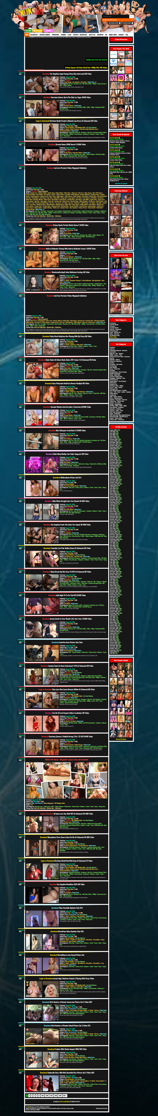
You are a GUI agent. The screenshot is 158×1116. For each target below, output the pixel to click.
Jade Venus (79, 199)
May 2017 (112, 601)
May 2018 (112, 582)
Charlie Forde (44, 196)
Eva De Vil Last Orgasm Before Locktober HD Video (71, 713)
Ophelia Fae (100, 204)
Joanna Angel (29, 201)
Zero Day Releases (92, 127)
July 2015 (112, 635)
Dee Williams (35, 198)
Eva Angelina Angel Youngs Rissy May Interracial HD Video (71, 73)
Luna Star (33, 204)
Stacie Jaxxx (92, 322)
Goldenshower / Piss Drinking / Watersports (118, 382)
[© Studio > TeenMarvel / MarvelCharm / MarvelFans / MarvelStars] (121, 54)
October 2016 (113, 611)
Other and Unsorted (70, 649)
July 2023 (112, 487)
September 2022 (114, 502)
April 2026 (113, 436)
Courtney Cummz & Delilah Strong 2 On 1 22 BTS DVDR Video (71, 736)
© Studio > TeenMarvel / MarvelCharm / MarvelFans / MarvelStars (82, 940)
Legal (34, 1110)
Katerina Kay (55, 322)
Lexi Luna (58, 203)
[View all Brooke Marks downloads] (128, 696)
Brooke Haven (68, 153)
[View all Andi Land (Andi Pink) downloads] (113, 696)
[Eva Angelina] (121, 93)
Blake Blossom (75, 194)
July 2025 (112, 450)
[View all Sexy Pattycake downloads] (121, 696)
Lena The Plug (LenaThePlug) (40, 203)
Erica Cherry (72, 198)
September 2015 (114, 631)
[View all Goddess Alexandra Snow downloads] (113, 673)
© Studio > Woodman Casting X (72, 280)
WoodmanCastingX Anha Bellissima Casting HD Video (71, 272)
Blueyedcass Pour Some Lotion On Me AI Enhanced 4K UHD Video (71, 837)
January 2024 (113, 478)
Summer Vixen (65, 208)
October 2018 (113, 575)
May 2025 (112, 453)
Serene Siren (29, 208)
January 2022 (113, 515)
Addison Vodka (42, 193)
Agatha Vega (51, 193)
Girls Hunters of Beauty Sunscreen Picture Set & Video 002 (71, 1002)
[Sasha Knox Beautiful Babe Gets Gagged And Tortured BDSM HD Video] (115, 285)
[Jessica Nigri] (113, 78)
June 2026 (113, 433)
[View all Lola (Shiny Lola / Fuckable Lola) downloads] (128, 711)
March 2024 (113, 475)
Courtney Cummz (69, 106)
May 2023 (112, 490)
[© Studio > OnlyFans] (113, 54)
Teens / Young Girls (65, 136)
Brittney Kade (95, 194)
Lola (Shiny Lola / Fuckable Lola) (73, 556)
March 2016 (113, 622)
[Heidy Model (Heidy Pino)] (128, 124)
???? (31, 805)
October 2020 (113, 538)
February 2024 (114, 476)
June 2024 (112, 470)
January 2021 (113, 533)
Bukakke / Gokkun (115, 360)
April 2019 (113, 565)
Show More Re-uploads (121, 183)
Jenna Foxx (101, 199)
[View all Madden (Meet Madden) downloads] (128, 666)
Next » (65, 1095)
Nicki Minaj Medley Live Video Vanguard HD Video (71, 454)
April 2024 (113, 473)
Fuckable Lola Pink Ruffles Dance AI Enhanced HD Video (71, 548)
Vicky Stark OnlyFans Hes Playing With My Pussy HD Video (71, 336)
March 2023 (113, 493)
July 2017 (112, 598)
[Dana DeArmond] (128, 78)
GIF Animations (114, 380)
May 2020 (112, 545)
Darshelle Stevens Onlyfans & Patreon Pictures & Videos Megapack (120, 141)
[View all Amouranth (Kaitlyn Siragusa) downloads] (121, 733)
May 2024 (112, 471)
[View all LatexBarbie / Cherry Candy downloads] (113, 711)
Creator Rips (113, 366)
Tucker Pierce (83, 208)
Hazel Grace (47, 199)
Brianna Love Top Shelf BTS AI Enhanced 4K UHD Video (73, 813)
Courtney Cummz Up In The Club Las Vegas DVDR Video (71, 97)
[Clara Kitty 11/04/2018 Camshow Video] (115, 274)
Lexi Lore (51, 203)
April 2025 (113, 455)
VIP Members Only (80, 127)
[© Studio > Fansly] (113, 62)
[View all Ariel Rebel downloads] (113, 688)
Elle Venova (43, 198)
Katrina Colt (58, 201)
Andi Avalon (39, 194)
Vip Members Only (115, 335)
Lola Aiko (99, 203)
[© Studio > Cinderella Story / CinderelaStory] (121, 70)
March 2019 (113, 567)
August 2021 (113, 522)
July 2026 (112, 432)
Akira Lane (49, 321)
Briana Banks (68, 233)
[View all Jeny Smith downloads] (113, 733)
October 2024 (113, 464)
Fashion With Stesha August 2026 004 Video (71, 1049)
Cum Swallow (58, 211)
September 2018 (114, 576)
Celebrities (34, 35)
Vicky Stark (80, 344)
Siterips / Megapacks (80, 35)
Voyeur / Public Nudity (116, 418)
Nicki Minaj (67, 462)
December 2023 (114, 479)
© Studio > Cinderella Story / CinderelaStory (76, 1081)
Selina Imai (100, 206)
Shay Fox (85, 322)
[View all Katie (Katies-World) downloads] (121, 666)
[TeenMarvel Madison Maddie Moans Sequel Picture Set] (115, 297)
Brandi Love (81, 321)
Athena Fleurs (61, 194)
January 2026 (113, 441)
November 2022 (114, 499)
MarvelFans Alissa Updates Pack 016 (71, 931)
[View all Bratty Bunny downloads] (121, 703)
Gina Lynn (67, 698)
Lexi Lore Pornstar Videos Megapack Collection (70, 168)
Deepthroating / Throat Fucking (72, 211)
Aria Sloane (47, 194)
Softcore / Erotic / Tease (97, 134)
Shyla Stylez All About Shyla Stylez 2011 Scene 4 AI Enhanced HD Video (71, 359)
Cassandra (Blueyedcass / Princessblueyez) (76, 845)
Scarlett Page (83, 206)
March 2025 (113, 456)
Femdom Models (69, 508)
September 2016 (114, 613)
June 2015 (112, 636)
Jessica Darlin (68, 627)
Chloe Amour (60, 196)
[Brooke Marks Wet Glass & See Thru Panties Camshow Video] (126, 297)
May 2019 (112, 564)
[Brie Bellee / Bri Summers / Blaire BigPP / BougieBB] (121, 85)
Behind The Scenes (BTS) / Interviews (85, 417)
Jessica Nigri (80, 987)
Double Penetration (87, 211)
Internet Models (45, 35)
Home (26, 35)
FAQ (127, 35)
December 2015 (114, 627)
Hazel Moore (55, 199)
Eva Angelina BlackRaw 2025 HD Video (71, 884)
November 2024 (114, 462)
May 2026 (112, 435)
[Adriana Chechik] (128, 108)
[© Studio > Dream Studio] (128, 62)
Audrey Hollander (69, 257)
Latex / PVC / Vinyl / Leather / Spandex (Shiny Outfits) (120, 392)
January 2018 (113, 588)
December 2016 (114, 608)
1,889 (60, 1095)
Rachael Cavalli (56, 206)
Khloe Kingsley (84, 201)
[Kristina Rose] (121, 116)
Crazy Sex (92, 35)
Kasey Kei (51, 201)
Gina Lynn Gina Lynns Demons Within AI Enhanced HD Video (73, 689)
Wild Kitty (72, 1082)
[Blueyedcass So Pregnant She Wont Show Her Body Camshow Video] (126, 274)
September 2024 (114, 465)
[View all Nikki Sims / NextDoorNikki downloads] (113, 666)
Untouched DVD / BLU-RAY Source (77, 156)
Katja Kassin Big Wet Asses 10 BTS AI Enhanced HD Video (71, 571)
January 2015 (113, 644)
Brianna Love (68, 822)
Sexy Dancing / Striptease (82, 134)
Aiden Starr (67, 193)
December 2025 (114, 442)
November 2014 (114, 647)
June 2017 (112, 599)
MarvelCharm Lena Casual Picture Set (70, 955)
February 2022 (114, 513)
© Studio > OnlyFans (70, 344)
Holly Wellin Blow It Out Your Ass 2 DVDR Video (121, 173)
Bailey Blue (66, 321)
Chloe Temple (77, 196)
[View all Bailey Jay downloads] (121, 718)
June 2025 (112, 451)
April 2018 (112, 584)
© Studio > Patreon (93, 1010)
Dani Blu (28, 198)
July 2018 (112, 579)
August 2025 (113, 448)
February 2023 (114, 495)
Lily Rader (77, 203)
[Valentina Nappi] (128, 116)
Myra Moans (76, 204)
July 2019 (112, 561)
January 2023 (113, 496)
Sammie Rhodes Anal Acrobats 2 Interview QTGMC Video (71, 406)
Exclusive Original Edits (99, 132)
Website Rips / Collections (54, 216)
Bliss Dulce (74, 321)
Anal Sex (37, 211)
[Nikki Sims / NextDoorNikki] (121, 108)
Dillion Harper (30, 322)
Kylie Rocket (99, 201)
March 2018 (113, 585)
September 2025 (114, 447)
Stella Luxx (56, 208)
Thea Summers (74, 208)
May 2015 (112, 638)
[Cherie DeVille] (113, 124)
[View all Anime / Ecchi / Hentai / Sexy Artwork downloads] (113, 703)
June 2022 (112, 507)
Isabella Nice (71, 199)
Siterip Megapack (43, 191)
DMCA (38, 1110)
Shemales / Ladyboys (115, 409)
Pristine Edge (47, 206)
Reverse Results (127, 23)
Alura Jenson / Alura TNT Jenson (93, 193)
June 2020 (113, 544)
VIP (106, 35)
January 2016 (113, 625)
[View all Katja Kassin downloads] (121, 726)
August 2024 (113, 467)
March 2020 (113, 548)
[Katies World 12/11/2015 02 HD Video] (126, 285)
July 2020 (112, 542)
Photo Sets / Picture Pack (76, 487)
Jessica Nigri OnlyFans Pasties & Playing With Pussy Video (73, 978)
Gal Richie (94, 198)
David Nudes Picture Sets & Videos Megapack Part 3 (119, 179)
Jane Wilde (86, 199)
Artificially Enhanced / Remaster (78, 132)
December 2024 (114, 461)
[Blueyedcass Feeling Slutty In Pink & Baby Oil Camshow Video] (126, 263)
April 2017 (112, 602)
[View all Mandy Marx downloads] (128, 681)
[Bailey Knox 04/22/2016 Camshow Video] (115, 263)
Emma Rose (64, 198)
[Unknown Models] (128, 54)
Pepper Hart (38, 206)
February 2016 (113, 624)
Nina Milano (92, 204)
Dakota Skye (93, 196)
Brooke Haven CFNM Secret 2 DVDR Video (71, 144)
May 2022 (112, 508)
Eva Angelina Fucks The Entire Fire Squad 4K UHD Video (71, 524)
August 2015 (113, 633)
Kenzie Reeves (75, 201)
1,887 (51, 1095)
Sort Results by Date (114, 23)
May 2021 (112, 527)
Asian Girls (113, 352)
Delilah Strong (79, 745)
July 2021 (112, 524)
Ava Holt (67, 194)
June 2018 (112, 581)
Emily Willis (57, 198)
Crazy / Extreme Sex (115, 332)
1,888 (55, 1095)
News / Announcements (116, 398)
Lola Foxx (62, 322)
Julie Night (67, 603)
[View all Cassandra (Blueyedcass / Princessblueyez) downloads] (128, 688)
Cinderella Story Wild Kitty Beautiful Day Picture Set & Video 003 (70, 1072)
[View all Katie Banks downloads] (113, 726)
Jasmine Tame (68, 674)
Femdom (63, 35)
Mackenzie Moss (41, 204)
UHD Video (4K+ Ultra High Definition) (40, 214)
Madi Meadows (51, 204)
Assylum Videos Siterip (116, 148)
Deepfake (112, 370)
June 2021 (112, 525)
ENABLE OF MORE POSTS (66, 1101)
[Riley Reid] (113, 93)
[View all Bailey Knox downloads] (121, 711)
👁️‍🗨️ (96, 82)
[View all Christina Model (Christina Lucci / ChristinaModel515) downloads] (128, 673)
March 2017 (113, 604)
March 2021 (113, 530)
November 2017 (114, 592)
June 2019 (112, 562)
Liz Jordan (92, 203)
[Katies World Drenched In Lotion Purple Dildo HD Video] (115, 308)
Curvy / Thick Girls (94, 393)
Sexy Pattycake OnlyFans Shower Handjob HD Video (70, 383)
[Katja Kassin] (113, 101)
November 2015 (114, 628)
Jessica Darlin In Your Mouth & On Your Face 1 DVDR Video (71, 618)
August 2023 (113, 485)
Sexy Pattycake (81, 392)
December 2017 (114, 590)
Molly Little (68, 204)
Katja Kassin (67, 580)
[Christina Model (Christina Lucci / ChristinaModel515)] (113, 70)
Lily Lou (71, 203)
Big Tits (71, 84)
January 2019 (113, 570)
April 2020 (113, 547)
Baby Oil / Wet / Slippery (76, 393)
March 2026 (113, 438)
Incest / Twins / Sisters (116, 387)
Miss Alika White (68, 509)
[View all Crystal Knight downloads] (128, 733)
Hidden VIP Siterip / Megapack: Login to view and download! (66, 759)
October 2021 (113, 519)
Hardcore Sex (78, 84)
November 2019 (114, 555)
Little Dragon (85, 203)
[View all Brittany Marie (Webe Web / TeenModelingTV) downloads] (128, 726)
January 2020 (113, 552)
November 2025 (114, 444)
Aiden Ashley (59, 193)
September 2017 (114, 595)
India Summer (46, 322)
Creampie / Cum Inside (47, 211)
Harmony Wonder (38, 199)
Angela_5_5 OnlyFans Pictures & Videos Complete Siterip (120, 154)
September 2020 (114, 539)
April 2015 (112, 639)
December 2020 (114, 535)
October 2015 (113, 630)
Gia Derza (101, 198)
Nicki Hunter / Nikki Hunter (73, 322)
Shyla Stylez (67, 368)
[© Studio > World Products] (121, 62)
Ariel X (54, 194)
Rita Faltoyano (68, 439)
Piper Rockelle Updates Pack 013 (71, 907)
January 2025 (113, 459)
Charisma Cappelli (99, 321)
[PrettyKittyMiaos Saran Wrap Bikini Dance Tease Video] (126, 308)
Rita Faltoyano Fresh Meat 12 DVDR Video (71, 430)
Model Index (113, 35)
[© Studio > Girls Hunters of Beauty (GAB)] (128, 101)
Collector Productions (116, 361)
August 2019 (113, 559)
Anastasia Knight (31, 194)
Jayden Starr (93, 199)
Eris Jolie (79, 198)
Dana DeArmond (102, 196)
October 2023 (113, 482)
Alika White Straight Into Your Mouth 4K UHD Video (70, 501)
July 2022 (112, 505)
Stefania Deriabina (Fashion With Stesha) (75, 1057)
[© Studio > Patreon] (128, 70)
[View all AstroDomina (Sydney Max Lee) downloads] (121, 688)
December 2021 (114, 516)
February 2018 (113, 587)
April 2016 (113, 621)
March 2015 (113, 641)
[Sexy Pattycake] (128, 85)
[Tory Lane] (121, 124)
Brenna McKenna (85, 194)
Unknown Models (78, 153)
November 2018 (114, 573)
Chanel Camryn (35, 196)
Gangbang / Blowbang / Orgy (117, 378)
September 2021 (114, 521)
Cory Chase (85, 196)
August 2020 (113, 541)
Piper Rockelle (81, 916)
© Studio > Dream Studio (97, 1081)
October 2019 (113, 556)
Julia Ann (37, 201)
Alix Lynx (81, 193)
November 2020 (114, 536)
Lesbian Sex (66, 213)
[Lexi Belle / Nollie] (121, 101)
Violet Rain (100, 208)
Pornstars (55, 35)
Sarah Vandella (74, 206)
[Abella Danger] (113, 108)
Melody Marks (60, 204)
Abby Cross (33, 321)
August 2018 (113, 578)
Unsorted (100, 35)
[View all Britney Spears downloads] (121, 673)
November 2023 (114, 481)
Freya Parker (86, 198)
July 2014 (112, 653)
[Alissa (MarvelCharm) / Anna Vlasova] (128, 93)
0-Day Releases (114, 331)
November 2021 (114, 518)
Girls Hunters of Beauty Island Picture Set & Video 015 (70, 1025)
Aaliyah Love (33, 193)
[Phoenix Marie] (113, 85)
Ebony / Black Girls (91, 464)
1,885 (42, 1095)
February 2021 (113, 532)
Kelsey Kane (66, 201)
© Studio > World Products (71, 129)
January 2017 (113, 607)
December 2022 (114, 498)
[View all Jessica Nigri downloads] (113, 718)
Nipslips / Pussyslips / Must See (118, 400)
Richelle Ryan (65, 206)
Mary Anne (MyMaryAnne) (71, 486)
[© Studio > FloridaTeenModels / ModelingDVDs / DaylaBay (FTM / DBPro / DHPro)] (113, 116)
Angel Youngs (68, 82)
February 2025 (114, 458)
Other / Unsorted (114, 334)
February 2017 (113, 605)
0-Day (69, 35)
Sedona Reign (92, 206)
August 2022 (113, 504)
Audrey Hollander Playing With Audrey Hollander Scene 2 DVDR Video (71, 248)
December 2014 (114, 645)
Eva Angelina (76, 82)
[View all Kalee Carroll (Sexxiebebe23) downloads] (128, 718)
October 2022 (113, 501)
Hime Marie (63, 199)
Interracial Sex (102, 84)
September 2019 (114, 558)
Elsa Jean (50, 198)
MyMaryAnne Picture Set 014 (71, 477)
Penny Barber (30, 206)
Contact (28, 1110)
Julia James (44, 201)
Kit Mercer (92, 201)
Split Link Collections (40, 216)
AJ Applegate (41, 321)
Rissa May (84, 82)
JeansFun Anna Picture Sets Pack (71, 642)
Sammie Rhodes (68, 415)
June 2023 (112, 488)
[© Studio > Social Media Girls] (121, 78)
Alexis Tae (75, 193)
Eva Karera (38, 322)
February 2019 (113, 568)
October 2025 (113, 445)
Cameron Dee (89, 321)
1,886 (47, 1095)
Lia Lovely (65, 203)
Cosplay (112, 363)
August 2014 (113, 652)
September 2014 (114, 650)
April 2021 (112, 528)
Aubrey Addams (57, 321)
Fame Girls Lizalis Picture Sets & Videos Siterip (120, 166)
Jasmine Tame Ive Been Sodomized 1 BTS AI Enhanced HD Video (70, 665)
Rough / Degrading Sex (116, 404)
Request (121, 35)
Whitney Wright (30, 209)
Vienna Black (92, 208)
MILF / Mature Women (66, 85)
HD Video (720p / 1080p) (90, 84)
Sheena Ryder (38, 208)
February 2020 (114, 550)
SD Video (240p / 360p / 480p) (86, 107)
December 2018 (114, 571)
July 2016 (112, 616)
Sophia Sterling (47, 208)
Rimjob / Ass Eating (76, 213)
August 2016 (113, 615)
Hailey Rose (29, 199)
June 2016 (112, 618)
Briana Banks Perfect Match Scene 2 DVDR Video (70, 225)
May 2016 (112, 619)
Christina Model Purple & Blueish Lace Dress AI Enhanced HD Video (73, 120)
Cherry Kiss (52, 196)
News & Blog (113, 337)
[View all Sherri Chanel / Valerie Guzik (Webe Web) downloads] (121, 681)
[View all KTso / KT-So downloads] (113, 681)
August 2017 (113, 596)
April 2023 (113, 492)
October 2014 (113, 648)
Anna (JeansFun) (68, 651)
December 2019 (114, 553)
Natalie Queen (84, 204)
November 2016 (114, 610)
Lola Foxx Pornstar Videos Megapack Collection (70, 295)
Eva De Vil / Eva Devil (70, 721)
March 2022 (113, 511)
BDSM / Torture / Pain (116, 355)
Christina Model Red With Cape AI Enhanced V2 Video (73, 860)
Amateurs (112, 347)
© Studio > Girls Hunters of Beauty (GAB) (75, 1010)
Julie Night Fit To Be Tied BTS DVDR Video (71, 595)
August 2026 (113, 430)
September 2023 (114, 484)
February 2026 (114, 439)
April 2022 (113, 510)
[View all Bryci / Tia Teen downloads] (128, 703)
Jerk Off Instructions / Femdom (83, 511)
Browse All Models (121, 739)
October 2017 (113, 593)
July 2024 (112, 468)
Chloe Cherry (69, 196)
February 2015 (113, 642)
